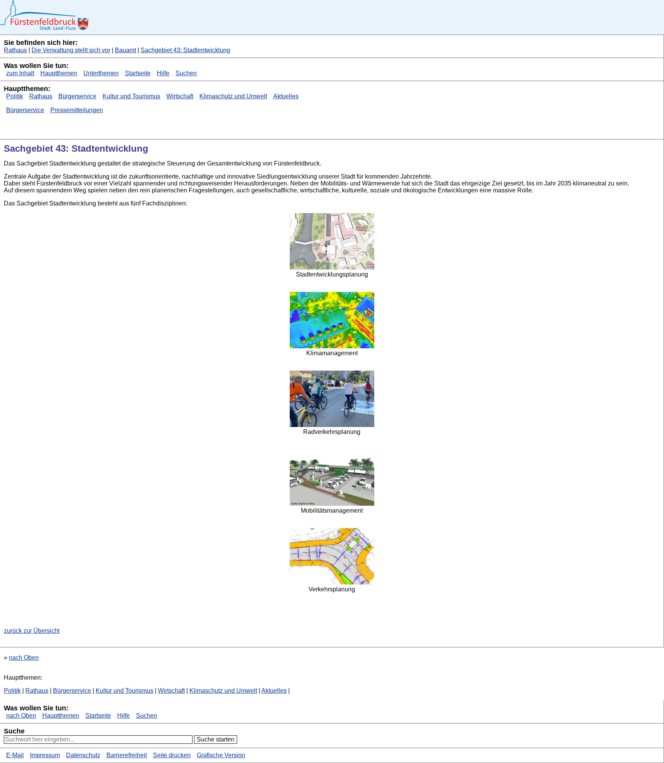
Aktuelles (286, 96)
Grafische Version (221, 755)
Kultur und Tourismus (131, 96)
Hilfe (163, 73)
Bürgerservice (77, 96)
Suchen (186, 73)
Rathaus (15, 50)
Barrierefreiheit (126, 755)
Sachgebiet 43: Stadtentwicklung (185, 50)
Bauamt (125, 50)
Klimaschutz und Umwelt (233, 96)
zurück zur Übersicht (32, 630)
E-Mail (15, 755)
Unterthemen (101, 73)
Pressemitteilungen (76, 110)
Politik (14, 96)
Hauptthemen (58, 73)
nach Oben (24, 657)
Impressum (45, 755)
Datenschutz (83, 755)
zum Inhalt (20, 73)
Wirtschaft (179, 96)
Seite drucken (172, 755)
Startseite (138, 73)
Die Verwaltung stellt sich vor (71, 50)
